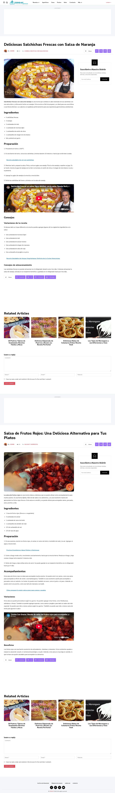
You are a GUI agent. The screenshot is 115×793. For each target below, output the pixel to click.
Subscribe (104, 79)
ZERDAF (52, 791)
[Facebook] (97, 51)
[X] (101, 51)
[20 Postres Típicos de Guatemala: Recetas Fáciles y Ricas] (16, 327)
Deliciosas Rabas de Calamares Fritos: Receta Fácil (71, 343)
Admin (12, 51)
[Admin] (6, 51)
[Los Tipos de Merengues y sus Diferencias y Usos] (98, 327)
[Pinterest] (105, 51)
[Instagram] (55, 787)
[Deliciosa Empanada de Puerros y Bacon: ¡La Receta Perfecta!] (44, 327)
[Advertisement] (57, 21)
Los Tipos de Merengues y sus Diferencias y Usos (98, 342)
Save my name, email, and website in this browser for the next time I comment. (28, 379)
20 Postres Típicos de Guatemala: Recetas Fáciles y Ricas (16, 343)
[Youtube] (63, 787)
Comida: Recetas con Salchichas (36, 51)
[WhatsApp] (109, 51)
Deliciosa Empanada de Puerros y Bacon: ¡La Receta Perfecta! (44, 343)
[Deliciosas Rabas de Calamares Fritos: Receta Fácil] (71, 327)
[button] (7, 2)
